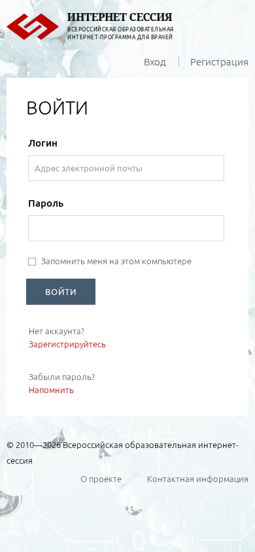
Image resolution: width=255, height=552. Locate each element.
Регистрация (219, 62)
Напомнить (51, 389)
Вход (155, 62)
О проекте (101, 478)
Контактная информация (197, 478)
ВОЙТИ (60, 291)
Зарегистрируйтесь (67, 344)
